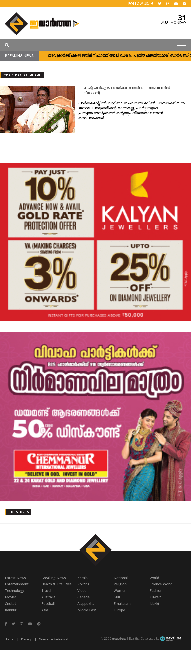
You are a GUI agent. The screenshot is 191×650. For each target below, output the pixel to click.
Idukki (154, 603)
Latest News (15, 577)
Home (9, 639)
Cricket (10, 603)
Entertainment (17, 584)
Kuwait (155, 597)
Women (120, 590)
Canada (83, 597)
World (154, 577)
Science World (161, 584)
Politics (83, 584)
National (121, 577)
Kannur (10, 610)
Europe (119, 610)
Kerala (82, 577)
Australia (48, 597)
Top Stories (19, 512)
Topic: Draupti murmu (22, 75)
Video (82, 590)
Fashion (156, 590)
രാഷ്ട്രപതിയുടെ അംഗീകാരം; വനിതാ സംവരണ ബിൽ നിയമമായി (126, 91)
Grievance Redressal (53, 639)
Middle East (86, 610)
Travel (46, 590)
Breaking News (53, 577)
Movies (11, 597)
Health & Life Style (56, 584)
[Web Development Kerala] (170, 638)
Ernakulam (122, 603)
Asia (44, 610)
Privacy (26, 639)
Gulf (117, 597)
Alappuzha (85, 603)
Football (48, 603)
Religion (120, 584)
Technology (14, 590)
